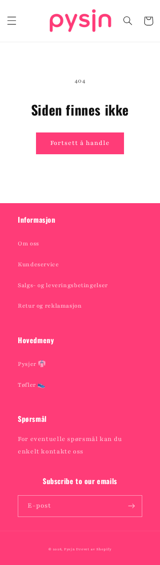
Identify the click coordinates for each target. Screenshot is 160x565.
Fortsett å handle (80, 143)
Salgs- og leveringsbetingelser (63, 285)
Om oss (28, 244)
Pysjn (69, 549)
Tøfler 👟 (32, 385)
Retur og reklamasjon (50, 306)
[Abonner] (131, 506)
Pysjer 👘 (32, 364)
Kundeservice (38, 264)
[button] (11, 21)
